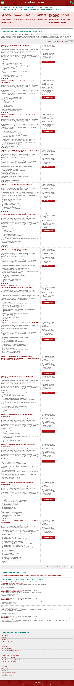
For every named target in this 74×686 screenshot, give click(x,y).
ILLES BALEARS (6, 668)
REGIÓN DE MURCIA (7, 675)
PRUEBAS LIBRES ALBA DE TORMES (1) (6, 15)
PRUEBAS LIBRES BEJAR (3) (30, 15)
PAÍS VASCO (5, 670)
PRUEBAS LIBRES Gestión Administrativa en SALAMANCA (20, 322)
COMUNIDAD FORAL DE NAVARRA (11, 659)
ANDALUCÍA (5, 635)
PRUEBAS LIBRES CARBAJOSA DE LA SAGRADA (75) (54, 15)
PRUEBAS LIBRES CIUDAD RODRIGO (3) (66, 15)
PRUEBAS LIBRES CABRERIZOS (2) (42, 15)
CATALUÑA (5, 646)
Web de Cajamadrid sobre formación (10, 575)
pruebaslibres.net (29, 685)
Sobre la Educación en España (28, 575)
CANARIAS (5, 639)
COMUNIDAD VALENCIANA (9, 661)
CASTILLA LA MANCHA (7, 641)
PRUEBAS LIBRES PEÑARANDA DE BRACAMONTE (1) (54, 21)
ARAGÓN (4, 637)
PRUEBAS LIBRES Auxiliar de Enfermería (11, 608)
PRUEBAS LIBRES (6, 7)
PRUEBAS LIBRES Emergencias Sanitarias (11, 591)
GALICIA (4, 666)
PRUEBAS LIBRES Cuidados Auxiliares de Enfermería (14, 599)
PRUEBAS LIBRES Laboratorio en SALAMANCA (16, 184)
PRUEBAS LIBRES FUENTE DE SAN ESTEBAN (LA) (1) (6, 21)
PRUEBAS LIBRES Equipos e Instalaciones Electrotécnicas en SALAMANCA (15, 250)
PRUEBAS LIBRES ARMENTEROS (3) (18, 15)
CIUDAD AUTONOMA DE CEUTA (10, 648)
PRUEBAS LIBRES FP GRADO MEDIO (23, 7)
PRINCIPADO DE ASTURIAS (9, 672)
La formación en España (54, 575)
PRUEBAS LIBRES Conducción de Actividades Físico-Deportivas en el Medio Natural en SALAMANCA (18, 286)
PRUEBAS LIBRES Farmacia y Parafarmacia (12, 583)
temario (5, 78)
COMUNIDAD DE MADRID (8, 657)
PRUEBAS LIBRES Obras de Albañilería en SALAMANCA (19, 214)
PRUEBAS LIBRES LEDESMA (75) (30, 20)
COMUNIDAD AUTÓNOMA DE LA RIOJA (12, 655)
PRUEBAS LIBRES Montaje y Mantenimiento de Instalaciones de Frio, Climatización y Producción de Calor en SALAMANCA (20, 358)
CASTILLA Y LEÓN (6, 644)
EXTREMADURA (6, 664)
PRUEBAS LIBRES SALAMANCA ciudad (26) (65, 21)
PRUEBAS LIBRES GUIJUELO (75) (18, 20)
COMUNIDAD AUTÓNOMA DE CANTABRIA (12, 653)
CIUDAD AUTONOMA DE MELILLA (10, 650)
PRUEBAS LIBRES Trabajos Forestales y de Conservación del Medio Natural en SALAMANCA (20, 151)
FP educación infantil (42, 575)
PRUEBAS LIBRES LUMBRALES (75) (42, 20)
